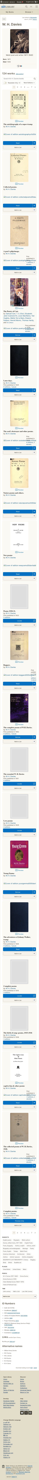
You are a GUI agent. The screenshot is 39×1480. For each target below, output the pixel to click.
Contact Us (23, 1403)
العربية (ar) (6, 1422)
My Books (10, 12)
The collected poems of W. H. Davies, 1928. (17, 1147)
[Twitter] (26, 1413)
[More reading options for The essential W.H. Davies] (34, 788)
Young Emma (8, 873)
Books (22, 1381)
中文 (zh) (6, 1455)
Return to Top (24, 1392)
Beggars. (6, 665)
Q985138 (12, 1330)
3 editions (6, 992)
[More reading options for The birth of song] (34, 1047)
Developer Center (8, 1401)
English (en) (7, 1429)
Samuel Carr (10, 314)
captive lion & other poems (14, 1085)
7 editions (29, 262)
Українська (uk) (8, 1453)
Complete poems (10, 986)
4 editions (33, 677)
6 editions (6, 387)
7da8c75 (14, 1477)
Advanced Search (25, 1390)
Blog (4, 1388)
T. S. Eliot (20, 314)
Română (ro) (7, 1446)
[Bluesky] (22, 1413)
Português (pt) (8, 1444)
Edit (4, 19)
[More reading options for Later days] (34, 395)
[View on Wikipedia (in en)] (18, 66)
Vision (5, 1379)
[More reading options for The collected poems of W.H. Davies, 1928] (34, 1170)
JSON (35, 1368)
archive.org (9, 1473)
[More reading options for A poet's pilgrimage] (34, 272)
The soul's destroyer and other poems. (18, 431)
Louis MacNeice (24, 316)
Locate (19, 621)
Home (22, 1379)
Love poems (8, 820)
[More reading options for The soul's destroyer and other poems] (34, 452)
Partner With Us (8, 1383)
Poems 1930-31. (9, 611)
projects (8, 1472)
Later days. (7, 380)
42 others (10, 322)
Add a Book (24, 1407)
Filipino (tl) (6, 1457)
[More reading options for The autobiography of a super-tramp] (34, 147)
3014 (17, 1321)
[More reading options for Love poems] (34, 835)
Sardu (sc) (6, 1448)
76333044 (11, 1327)
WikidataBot (33, 17)
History (35, 19)
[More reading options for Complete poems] (34, 1225)
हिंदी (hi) (5, 1435)
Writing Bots (7, 1407)
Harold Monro (15, 320)
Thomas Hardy (27, 320)
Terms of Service (8, 1390)
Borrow (17, 335)
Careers (5, 1386)
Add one (12, 1341)
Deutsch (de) (7, 1426)
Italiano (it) (6, 1440)
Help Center (24, 1401)
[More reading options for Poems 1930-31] (34, 625)
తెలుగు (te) (6, 1451)
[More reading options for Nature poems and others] (34, 516)
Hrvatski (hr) (7, 1437)
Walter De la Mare (17, 318)
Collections (23, 1388)
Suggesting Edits (25, 1405)
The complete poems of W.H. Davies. (17, 727)
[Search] (26, 7)
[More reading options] (34, 143)
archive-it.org (20, 1473)
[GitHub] (30, 1413)
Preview (20, 121)
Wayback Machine (24, 1472)
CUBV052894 (8, 1325)
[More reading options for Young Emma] (34, 896)
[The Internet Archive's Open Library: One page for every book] (8, 7)
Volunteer (6, 1381)
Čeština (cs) (7, 1424)
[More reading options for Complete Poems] (34, 1000)
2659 (10, 1318)
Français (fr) (7, 1433)
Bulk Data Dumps (8, 1405)
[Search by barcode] (31, 7)
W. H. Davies (11, 127)
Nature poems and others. (13, 492)
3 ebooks (34, 680)
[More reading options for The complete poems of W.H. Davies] (34, 741)
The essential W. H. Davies (13, 774)
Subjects (23, 1386)
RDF (31, 1368)
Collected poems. (10, 187)
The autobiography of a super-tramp (17, 124)
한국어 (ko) (6, 1442)
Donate (20, 2)
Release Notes (24, 1409)
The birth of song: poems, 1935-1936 (17, 1032)
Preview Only (19, 1221)
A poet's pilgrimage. (11, 251)
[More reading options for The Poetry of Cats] (34, 339)
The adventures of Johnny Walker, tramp (16, 938)
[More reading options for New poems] (34, 578)
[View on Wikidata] (21, 66)
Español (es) (7, 1431)
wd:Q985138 (15, 1332)
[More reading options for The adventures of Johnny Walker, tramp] (34, 953)
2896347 (14, 1310)
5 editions (6, 617)
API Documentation (9, 1403)
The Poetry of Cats (10, 311)
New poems (7, 555)
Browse (28, 12)
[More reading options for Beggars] (34, 688)
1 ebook (13, 387)
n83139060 (24, 1315)
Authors (22, 1383)
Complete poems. (10, 1211)
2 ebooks (30, 263)
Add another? (20, 74)
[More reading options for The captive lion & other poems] (34, 1107)
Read (18, 143)
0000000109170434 (13, 1313)
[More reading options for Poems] (34, 210)
